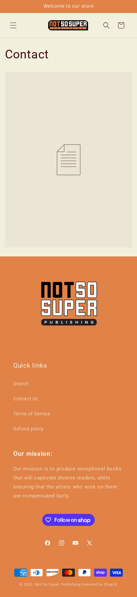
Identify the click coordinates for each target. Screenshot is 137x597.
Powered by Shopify (99, 584)
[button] (13, 25)
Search (21, 383)
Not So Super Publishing (57, 584)
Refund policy (28, 428)
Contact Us (25, 398)
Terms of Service (31, 413)
